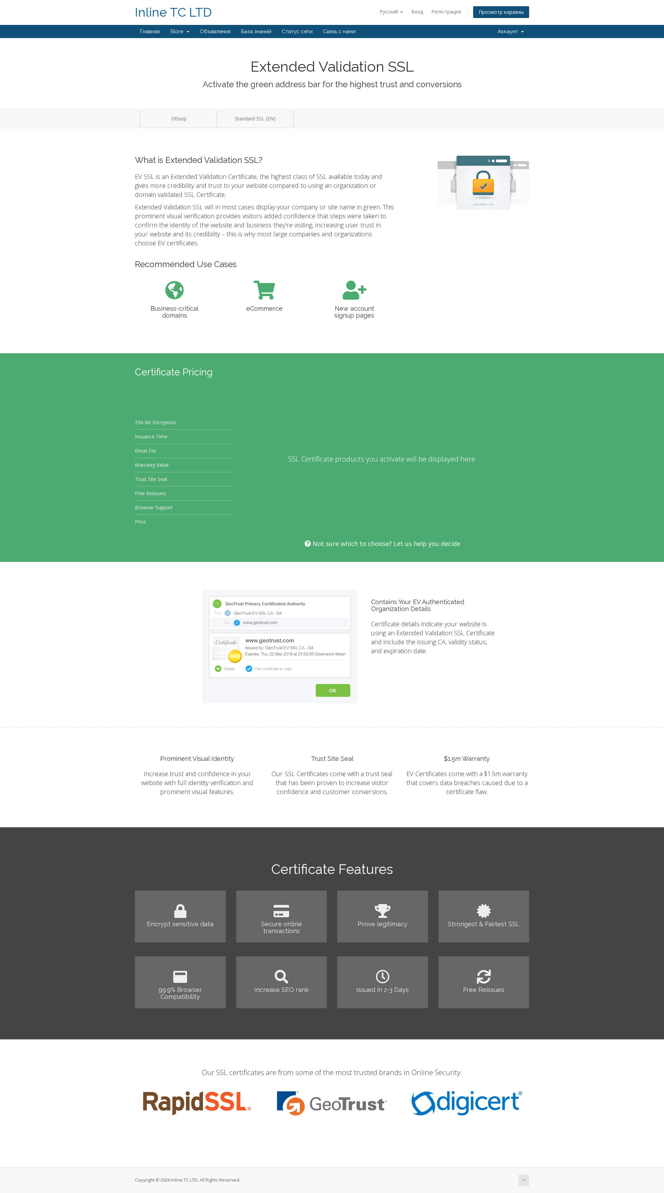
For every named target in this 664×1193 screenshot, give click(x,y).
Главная (150, 31)
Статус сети (297, 31)
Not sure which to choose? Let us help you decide (385, 543)
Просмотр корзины (501, 12)
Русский (389, 11)
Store (178, 31)
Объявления (215, 31)
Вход (417, 11)
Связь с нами (339, 31)
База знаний (256, 31)
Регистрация (446, 11)
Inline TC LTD (173, 12)
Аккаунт (509, 31)
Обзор (178, 118)
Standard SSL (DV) (255, 118)
